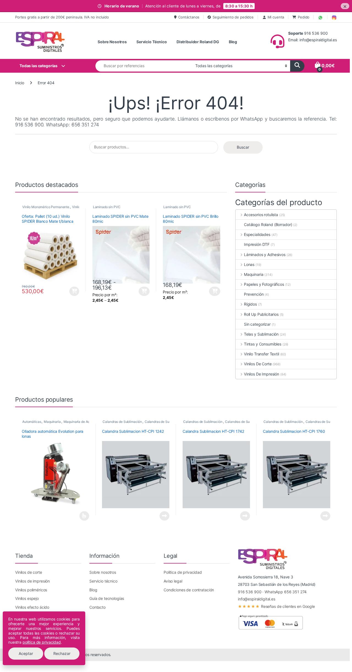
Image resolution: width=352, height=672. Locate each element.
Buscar (243, 147)
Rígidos (250, 304)
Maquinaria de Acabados (82, 422)
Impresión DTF (257, 244)
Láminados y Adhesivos (264, 254)
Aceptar (26, 653)
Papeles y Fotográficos (264, 284)
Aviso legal (173, 581)
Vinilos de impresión (32, 581)
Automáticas (31, 422)
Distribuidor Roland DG (198, 41)
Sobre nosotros (102, 572)
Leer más (84, 516)
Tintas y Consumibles (262, 344)
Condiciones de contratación (189, 589)
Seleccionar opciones (139, 291)
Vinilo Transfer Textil (261, 354)
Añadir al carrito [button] (73, 291)
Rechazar (61, 653)
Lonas (249, 264)
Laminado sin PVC (106, 207)
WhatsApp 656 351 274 (286, 591)
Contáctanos (188, 17)
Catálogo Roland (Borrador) (268, 224)
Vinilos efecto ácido (32, 607)
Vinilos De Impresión (261, 374)
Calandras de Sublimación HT (167, 422)
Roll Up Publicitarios (261, 314)
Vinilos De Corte (258, 363)
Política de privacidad (183, 572)
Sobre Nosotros (112, 41)
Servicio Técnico (151, 41)
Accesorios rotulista (261, 214)
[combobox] (143, 66)
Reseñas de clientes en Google (276, 606)
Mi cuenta (276, 17)
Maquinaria (253, 274)
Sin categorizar (257, 324)
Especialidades (257, 234)
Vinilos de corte (28, 572)
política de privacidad (42, 642)
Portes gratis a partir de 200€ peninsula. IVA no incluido (62, 17)
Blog (233, 41)
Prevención (254, 294)
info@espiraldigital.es (256, 599)
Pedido (303, 17)
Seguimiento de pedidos (233, 17)
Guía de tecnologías (106, 598)
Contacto (97, 607)
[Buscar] (297, 66)
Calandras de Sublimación (122, 422)
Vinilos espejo (27, 598)
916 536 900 (249, 591)
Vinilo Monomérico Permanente (45, 207)
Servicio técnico (103, 581)
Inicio (19, 82)
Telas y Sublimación (261, 334)
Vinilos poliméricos (31, 589)
